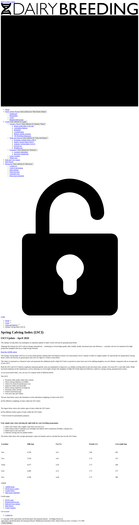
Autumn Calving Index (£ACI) (24, 144)
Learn (7, 122)
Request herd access (16, 120)
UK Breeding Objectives (22, 136)
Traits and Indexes (16, 138)
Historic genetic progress (22, 134)
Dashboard (13, 114)
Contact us (13, 166)
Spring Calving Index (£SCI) (24, 142)
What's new (14, 158)
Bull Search (9, 162)
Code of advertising (16, 168)
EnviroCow (18, 146)
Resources (8, 164)
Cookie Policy (10, 491)
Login (12, 118)
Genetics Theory (15, 124)
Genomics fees (15, 174)
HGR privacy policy (12, 489)
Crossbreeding (19, 132)
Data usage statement (17, 176)
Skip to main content (8, 2)
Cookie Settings (7, 523)
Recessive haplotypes (21, 154)
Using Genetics (15, 156)
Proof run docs (15, 172)
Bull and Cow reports (12, 160)
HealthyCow (18, 148)
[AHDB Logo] (69, 14)
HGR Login (9, 500)
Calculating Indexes (20, 128)
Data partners (14, 170)
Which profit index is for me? (24, 126)
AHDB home (10, 487)
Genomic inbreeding (21, 152)
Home (7, 109)
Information (14, 116)
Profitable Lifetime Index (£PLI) (25, 140)
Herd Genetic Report (12, 112)
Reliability (17, 130)
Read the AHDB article (9, 352)
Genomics (13, 150)
